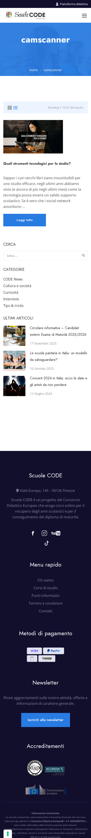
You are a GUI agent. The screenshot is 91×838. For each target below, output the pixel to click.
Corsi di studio (46, 587)
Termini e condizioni (46, 603)
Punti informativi (45, 595)
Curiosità (10, 292)
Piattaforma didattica (74, 4)
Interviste (11, 299)
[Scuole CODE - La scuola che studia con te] (25, 15)
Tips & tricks (13, 305)
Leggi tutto (24, 221)
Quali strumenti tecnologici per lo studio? (37, 163)
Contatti (45, 611)
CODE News (13, 279)
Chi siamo (45, 580)
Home (33, 70)
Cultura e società (17, 285)
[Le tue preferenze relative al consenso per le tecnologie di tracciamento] (8, 834)
